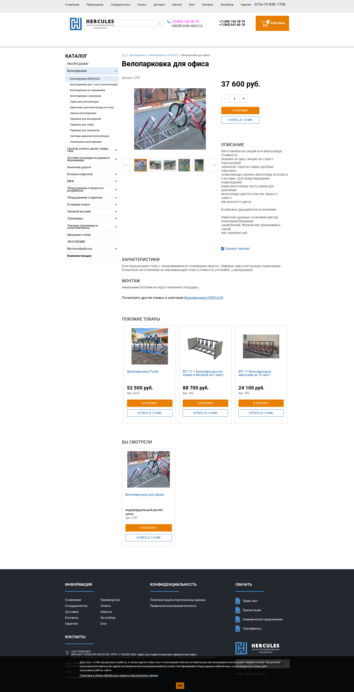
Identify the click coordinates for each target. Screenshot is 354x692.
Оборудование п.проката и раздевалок (85, 189)
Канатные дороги (79, 167)
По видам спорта (78, 204)
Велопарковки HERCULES (85, 78)
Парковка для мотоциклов (85, 118)
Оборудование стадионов (84, 197)
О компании (72, 4)
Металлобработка (79, 248)
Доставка (159, 4)
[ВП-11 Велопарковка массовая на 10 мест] (261, 346)
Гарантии (246, 4)
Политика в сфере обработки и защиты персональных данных (119, 675)
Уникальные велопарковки (86, 141)
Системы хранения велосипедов (89, 136)
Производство (95, 4)
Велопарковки (77, 70)
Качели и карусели (80, 174)
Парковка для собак (82, 124)
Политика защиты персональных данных (177, 600)
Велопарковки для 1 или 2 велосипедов (94, 84)
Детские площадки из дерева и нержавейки (88, 159)
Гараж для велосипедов (84, 101)
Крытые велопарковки (83, 113)
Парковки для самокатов (85, 130)
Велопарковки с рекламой (85, 96)
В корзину (240, 110)
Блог (192, 4)
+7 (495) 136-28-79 (232, 21)
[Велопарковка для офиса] (170, 119)
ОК (180, 685)
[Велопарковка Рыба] (150, 346)
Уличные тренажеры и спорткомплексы (82, 226)
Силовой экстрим (79, 211)
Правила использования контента (173, 605)
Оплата (141, 4)
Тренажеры (75, 218)
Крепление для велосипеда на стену (92, 107)
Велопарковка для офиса (144, 495)
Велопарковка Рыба (142, 372)
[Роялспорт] (92, 29)
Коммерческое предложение (263, 619)
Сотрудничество (120, 4)
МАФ (70, 181)
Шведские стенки (79, 234)
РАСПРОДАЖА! (77, 63)
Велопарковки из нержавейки (87, 90)
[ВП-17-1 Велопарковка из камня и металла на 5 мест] (205, 346)
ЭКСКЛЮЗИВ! (76, 241)
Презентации (252, 610)
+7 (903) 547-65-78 (232, 24)
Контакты (207, 4)
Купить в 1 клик (240, 120)
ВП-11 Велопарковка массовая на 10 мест (254, 373)
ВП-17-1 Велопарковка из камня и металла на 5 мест (203, 373)
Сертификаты (252, 628)
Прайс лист (250, 601)
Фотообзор (227, 4)
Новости (177, 4)
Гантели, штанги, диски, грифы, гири (88, 149)
